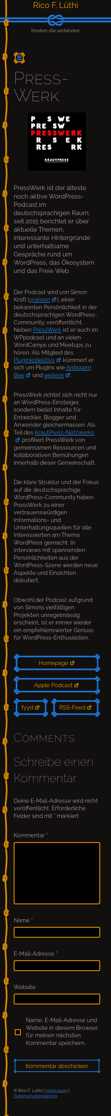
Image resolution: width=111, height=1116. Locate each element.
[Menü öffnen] (21, 58)
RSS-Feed (72, 707)
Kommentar (31, 835)
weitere (54, 375)
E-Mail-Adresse (35, 953)
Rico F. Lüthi (55, 5)
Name (23, 920)
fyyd (27, 707)
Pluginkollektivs (34, 360)
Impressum (56, 1090)
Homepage (53, 663)
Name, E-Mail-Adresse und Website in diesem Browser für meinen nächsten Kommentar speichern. (62, 1031)
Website (25, 987)
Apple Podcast (53, 685)
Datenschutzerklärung (35, 1095)
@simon (39, 299)
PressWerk (47, 329)
